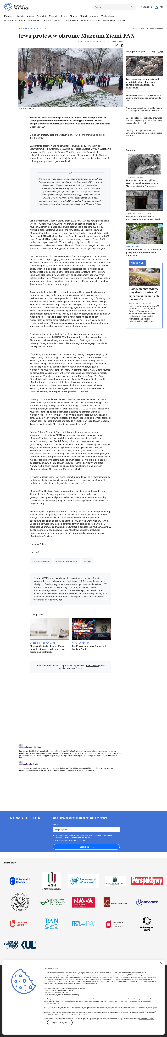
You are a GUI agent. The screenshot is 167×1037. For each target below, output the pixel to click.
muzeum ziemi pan (41, 561)
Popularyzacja (70, 20)
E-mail (55, 824)
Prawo (57, 20)
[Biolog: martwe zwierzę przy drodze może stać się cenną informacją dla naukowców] (144, 295)
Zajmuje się (52, 494)
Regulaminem (92, 665)
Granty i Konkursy (90, 20)
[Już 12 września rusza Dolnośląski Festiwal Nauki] (91, 636)
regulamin (67, 835)
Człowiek (41, 16)
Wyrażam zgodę (59, 1022)
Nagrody (46, 20)
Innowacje (33, 20)
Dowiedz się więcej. (146, 1019)
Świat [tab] (160, 52)
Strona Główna (138, 28)
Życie (64, 16)
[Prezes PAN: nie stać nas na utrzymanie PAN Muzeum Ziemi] (144, 205)
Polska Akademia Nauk (67, 561)
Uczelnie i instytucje (32, 28)
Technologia (108, 16)
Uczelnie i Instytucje (14, 20)
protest (87, 561)
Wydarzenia (109, 20)
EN (161, 7)
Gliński (33, 399)
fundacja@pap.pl (114, 1012)
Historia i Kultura (25, 16)
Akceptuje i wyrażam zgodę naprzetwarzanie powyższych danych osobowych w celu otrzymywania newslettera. (84, 836)
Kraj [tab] (153, 52)
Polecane (137, 263)
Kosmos (8, 16)
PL (157, 7)
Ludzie (121, 20)
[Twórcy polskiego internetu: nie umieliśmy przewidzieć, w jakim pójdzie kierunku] (144, 133)
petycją (57, 259)
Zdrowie (53, 16)
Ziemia (73, 16)
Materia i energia (89, 16)
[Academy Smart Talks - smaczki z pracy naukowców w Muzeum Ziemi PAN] (144, 240)
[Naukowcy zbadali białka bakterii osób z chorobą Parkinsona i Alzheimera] (144, 109)
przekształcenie (90, 337)
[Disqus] (70, 709)
